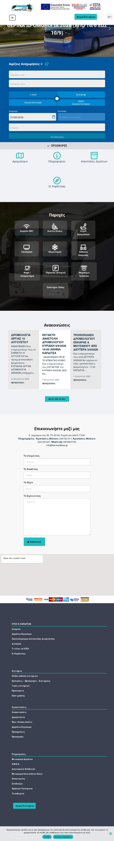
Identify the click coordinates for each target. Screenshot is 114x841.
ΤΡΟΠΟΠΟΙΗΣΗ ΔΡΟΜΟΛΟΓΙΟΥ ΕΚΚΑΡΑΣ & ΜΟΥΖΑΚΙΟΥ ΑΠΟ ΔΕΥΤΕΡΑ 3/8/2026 (85, 342)
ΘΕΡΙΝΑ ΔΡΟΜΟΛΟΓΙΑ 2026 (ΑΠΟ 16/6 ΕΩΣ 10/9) (57, 29)
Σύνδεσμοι (17, 783)
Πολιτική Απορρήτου (63, 837)
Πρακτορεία (18, 690)
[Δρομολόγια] (20, 155)
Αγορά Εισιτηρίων (86, 16)
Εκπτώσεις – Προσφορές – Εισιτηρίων (31, 680)
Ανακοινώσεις (19, 712)
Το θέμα (28, 482)
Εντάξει (47, 837)
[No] (110, 833)
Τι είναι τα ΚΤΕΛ (20, 648)
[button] (110, 16)
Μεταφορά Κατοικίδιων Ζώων (27, 773)
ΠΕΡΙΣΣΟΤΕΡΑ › (18, 382)
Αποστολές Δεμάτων (94, 161)
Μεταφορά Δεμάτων (22, 759)
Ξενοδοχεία (18, 793)
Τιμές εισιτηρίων (20, 685)
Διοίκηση (16, 643)
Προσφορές (59, 145)
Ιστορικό (16, 629)
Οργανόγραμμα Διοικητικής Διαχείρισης (33, 638)
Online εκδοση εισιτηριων (25, 675)
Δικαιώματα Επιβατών (23, 769)
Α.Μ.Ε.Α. (16, 764)
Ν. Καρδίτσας (57, 186)
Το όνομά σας (32, 455)
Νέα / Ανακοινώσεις (22, 722)
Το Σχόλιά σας (32, 495)
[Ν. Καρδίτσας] (57, 180)
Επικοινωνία (18, 778)
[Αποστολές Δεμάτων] (94, 155)
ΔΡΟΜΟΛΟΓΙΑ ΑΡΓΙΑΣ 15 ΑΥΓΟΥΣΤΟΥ (20, 338)
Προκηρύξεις (18, 731)
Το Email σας (31, 469)
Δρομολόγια (20, 161)
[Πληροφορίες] (57, 155)
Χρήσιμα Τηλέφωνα (22, 788)
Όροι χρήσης (18, 695)
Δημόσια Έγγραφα (22, 633)
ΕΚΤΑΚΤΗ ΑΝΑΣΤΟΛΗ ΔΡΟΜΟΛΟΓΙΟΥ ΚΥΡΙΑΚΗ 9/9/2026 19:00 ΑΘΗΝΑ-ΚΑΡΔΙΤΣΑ (54, 344)
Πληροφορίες (57, 161)
